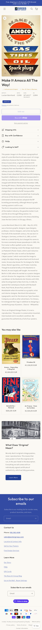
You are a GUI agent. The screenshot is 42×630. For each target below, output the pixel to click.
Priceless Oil (31, 362)
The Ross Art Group (12, 621)
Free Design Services (11, 550)
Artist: (4, 93)
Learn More (13, 477)
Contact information (22, 628)
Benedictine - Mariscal (11, 407)
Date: (18, 93)
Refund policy (36, 621)
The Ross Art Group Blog (13, 576)
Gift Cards (8, 571)
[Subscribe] (35, 518)
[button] (4, 8)
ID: (34, 93)
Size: (25, 93)
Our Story (7, 562)
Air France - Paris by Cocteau (31, 407)
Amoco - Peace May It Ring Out (11, 368)
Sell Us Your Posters (11, 546)
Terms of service (21, 625)
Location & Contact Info (13, 541)
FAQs (6, 567)
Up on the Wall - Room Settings (15, 580)
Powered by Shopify (24, 621)
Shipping (4, 105)
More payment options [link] (21, 123)
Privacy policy (10, 625)
